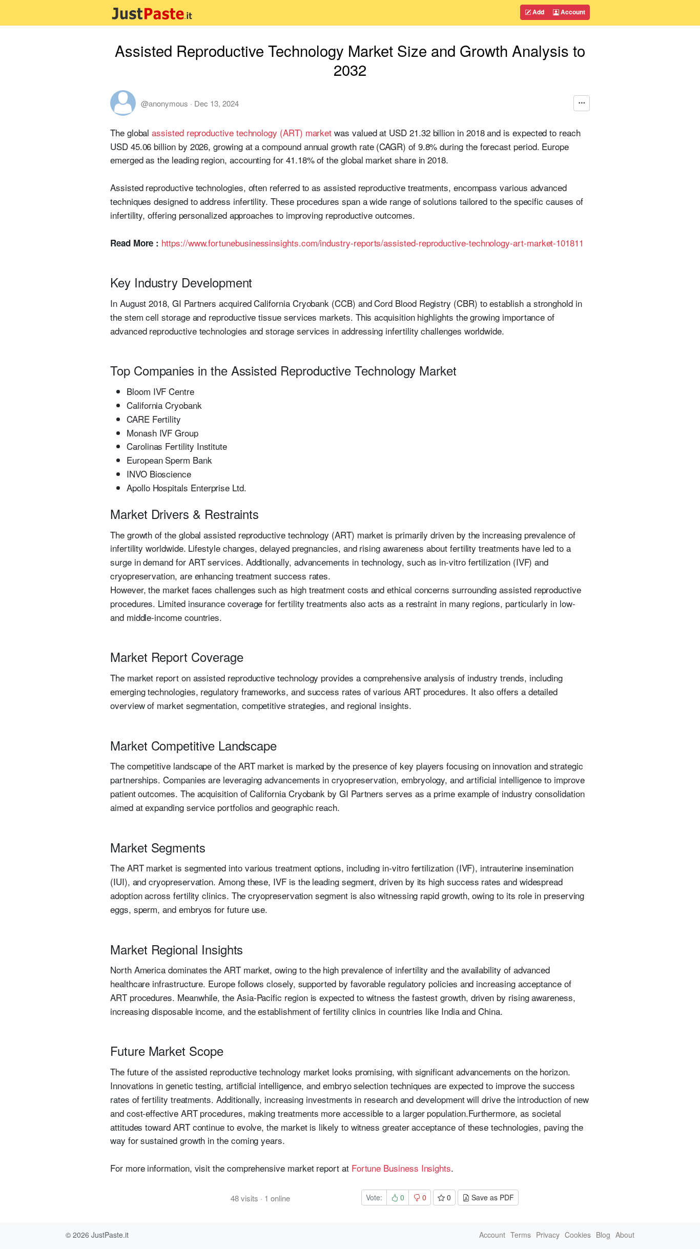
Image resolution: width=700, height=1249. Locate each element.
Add (537, 11)
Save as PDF (491, 1197)
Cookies (578, 1235)
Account (572, 11)
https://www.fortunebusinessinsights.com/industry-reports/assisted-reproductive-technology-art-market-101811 (372, 242)
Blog (603, 1235)
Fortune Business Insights (401, 1167)
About (624, 1235)
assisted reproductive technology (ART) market (242, 132)
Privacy (548, 1235)
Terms (520, 1235)
